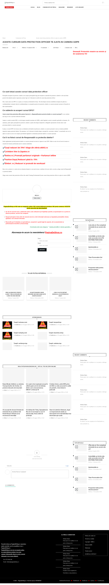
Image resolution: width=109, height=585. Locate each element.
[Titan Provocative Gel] (81, 259)
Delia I (14, 47)
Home (4, 38)
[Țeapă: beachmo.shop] (42, 335)
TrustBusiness (100, 580)
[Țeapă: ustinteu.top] (42, 346)
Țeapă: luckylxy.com (20, 333)
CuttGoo (92, 580)
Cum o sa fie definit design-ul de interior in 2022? (60, 294)
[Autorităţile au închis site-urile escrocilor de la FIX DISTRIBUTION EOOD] (81, 238)
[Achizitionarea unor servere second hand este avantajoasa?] (37, 284)
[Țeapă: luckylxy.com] (7, 335)
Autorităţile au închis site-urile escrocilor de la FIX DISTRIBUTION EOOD (96, 238)
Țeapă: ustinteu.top (55, 343)
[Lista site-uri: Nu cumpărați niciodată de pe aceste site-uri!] (81, 227)
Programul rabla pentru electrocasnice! (95, 268)
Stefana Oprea (83, 128)
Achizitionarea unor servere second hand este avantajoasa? (37, 294)
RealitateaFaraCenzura (65, 580)
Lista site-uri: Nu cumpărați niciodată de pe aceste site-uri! (97, 227)
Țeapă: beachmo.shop (56, 333)
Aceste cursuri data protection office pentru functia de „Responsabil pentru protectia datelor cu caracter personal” (32, 114)
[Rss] (100, 2)
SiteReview (18, 324)
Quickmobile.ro (93, 247)
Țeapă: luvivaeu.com (20, 322)
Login (67, 465)
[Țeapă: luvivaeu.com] (7, 325)
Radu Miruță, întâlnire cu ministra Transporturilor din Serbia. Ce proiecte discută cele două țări (13, 386)
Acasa (32, 7)
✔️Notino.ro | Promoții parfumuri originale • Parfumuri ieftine (29, 156)
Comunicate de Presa (49, 7)
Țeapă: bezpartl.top (55, 322)
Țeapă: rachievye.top (20, 343)
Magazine (62, 7)
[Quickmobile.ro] (81, 249)
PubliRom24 (76, 580)
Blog (38, 7)
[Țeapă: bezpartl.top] (42, 325)
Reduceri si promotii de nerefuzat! (24, 163)
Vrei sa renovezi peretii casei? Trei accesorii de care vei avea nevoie (13, 294)
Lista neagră (79, 7)
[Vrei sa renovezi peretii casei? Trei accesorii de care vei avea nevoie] (13, 284)
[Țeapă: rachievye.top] (7, 346)
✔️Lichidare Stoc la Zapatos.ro (16, 152)
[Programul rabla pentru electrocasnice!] (81, 270)
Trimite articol (9, 7)
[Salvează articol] (103, 7)
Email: (39, 243)
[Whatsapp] (98, 2)
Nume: (39, 238)
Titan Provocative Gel (95, 257)
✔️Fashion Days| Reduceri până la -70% (20, 159)
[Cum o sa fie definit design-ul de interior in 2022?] (60, 284)
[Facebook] (97, 2)
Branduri (70, 7)
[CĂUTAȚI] (66, 2)
